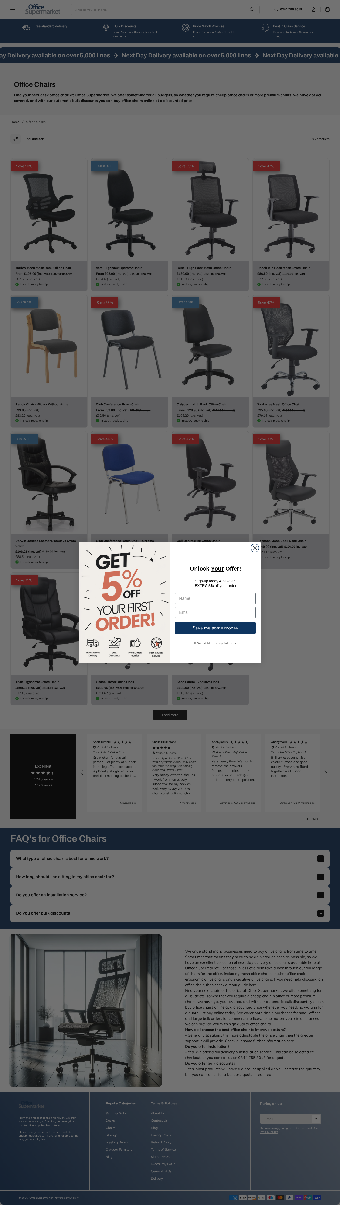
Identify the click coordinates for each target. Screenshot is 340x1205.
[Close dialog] (255, 548)
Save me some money (215, 628)
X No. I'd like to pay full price (215, 643)
